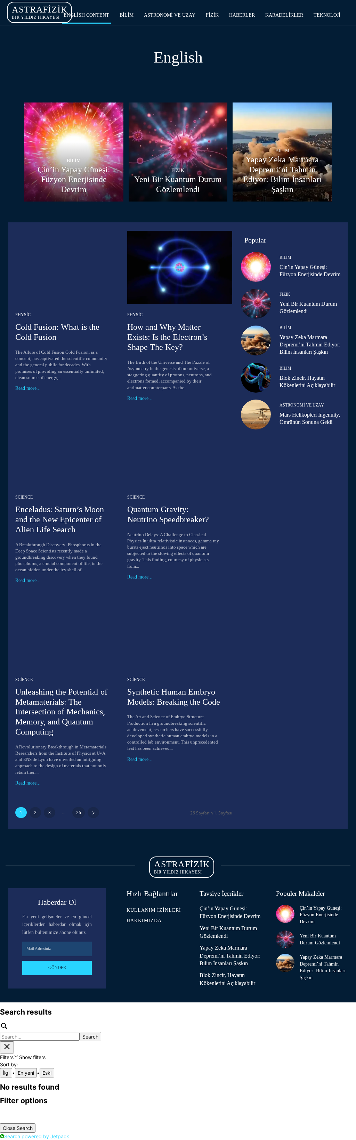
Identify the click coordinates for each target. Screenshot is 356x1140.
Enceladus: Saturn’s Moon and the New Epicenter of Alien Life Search (59, 519)
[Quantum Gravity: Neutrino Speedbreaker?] (179, 449)
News (140, 80)
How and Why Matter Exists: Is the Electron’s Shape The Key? (167, 337)
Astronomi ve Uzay (302, 405)
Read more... (28, 388)
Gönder (57, 967)
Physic (23, 315)
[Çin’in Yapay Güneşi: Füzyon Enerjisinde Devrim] (73, 152)
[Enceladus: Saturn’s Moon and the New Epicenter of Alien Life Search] (67, 449)
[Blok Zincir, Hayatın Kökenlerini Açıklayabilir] (256, 378)
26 (78, 812)
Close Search (18, 1128)
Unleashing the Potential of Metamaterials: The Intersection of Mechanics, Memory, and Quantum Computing (61, 711)
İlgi (6, 1073)
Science (167, 80)
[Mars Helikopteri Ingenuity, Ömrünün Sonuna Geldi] (256, 414)
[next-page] (93, 812)
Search (90, 1037)
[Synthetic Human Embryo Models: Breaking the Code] (179, 632)
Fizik (177, 170)
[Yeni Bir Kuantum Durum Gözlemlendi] (178, 152)
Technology (204, 80)
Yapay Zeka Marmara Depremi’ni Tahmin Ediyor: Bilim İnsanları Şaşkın (310, 344)
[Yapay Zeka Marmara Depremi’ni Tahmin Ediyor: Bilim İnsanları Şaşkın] (256, 340)
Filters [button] (23, 1057)
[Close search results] (7, 1047)
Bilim (74, 160)
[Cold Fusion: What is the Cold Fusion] (67, 267)
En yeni (26, 1073)
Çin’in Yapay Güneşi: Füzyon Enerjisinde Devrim (321, 914)
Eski (46, 1073)
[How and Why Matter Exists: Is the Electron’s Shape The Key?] (179, 267)
